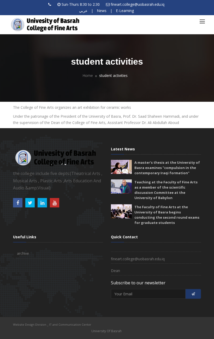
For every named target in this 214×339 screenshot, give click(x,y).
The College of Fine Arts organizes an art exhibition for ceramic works (72, 107)
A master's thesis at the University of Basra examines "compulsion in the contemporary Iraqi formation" (167, 167)
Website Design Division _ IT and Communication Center (52, 324)
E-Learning (125, 10)
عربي (83, 10)
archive (23, 253)
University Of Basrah (106, 331)
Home (87, 75)
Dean (115, 270)
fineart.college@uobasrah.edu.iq (137, 4)
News (101, 10)
